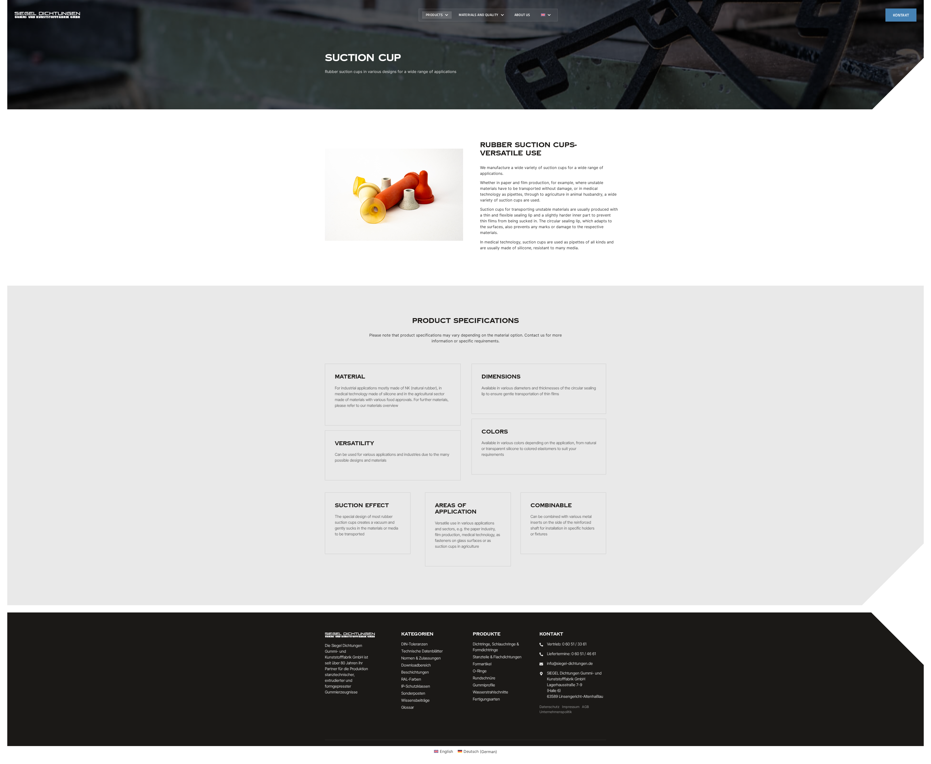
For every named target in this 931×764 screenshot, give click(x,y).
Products (434, 14)
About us (522, 14)
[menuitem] (545, 15)
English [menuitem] (446, 751)
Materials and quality (478, 14)
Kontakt (901, 15)
